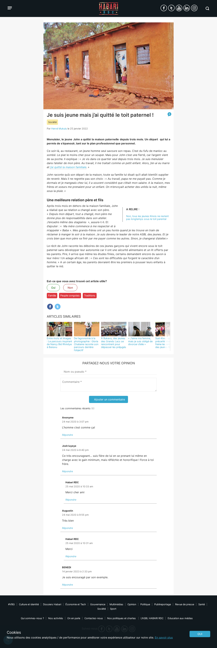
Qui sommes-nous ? (32, 618)
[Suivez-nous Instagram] (194, 8)
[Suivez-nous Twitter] (171, 8)
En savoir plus (164, 637)
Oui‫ (200, 634)
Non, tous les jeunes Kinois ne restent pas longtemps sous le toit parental (147, 217)
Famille (52, 295)
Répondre (67, 434)
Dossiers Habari (52, 604)
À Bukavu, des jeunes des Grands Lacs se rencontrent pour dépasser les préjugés (113, 343)
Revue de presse (184, 604)
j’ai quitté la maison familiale (68, 167)
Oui (53, 287)
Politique (145, 604)
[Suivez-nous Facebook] (164, 8)
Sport (113, 608)
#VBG (11, 604)
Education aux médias (180, 618)
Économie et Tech (75, 604)
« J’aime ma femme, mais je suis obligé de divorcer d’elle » (140, 341)
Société (52, 122)
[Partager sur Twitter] (57, 306)
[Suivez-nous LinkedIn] (186, 8)
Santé (201, 604)
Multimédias (116, 604)
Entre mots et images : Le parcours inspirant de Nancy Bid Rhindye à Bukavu (59, 343)
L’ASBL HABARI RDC (152, 618)
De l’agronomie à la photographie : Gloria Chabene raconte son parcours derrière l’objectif (86, 344)
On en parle (73, 618)
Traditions (89, 295)
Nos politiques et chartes (121, 618)
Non (70, 287)
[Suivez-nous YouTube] (179, 8)
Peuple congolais (70, 295)
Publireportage (162, 604)
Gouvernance (97, 604)
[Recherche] (207, 8)
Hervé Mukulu (59, 128)
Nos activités (55, 618)
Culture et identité (29, 604)
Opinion (131, 604)
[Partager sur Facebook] (50, 306)
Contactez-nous (93, 618)
